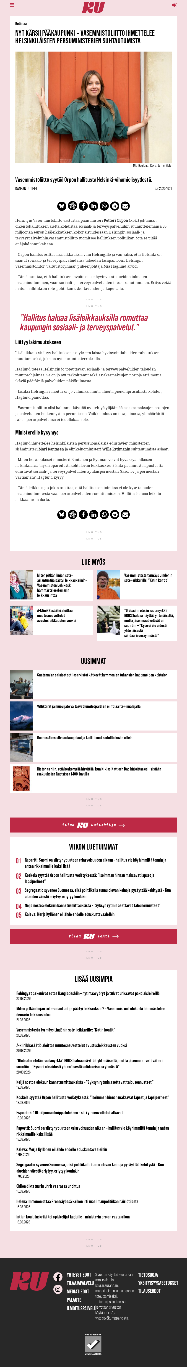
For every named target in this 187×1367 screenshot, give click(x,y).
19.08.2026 (23, 1087)
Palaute (74, 1300)
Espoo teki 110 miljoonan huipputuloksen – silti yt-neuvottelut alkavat (69, 1112)
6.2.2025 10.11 (163, 188)
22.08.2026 (23, 998)
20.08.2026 (23, 1050)
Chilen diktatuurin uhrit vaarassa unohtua (48, 1186)
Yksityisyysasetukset (158, 1283)
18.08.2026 (23, 1102)
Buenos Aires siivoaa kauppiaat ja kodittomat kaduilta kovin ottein (84, 737)
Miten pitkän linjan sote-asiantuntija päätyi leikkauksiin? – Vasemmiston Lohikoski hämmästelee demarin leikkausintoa (62, 585)
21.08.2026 (23, 1020)
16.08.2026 (23, 1191)
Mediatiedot (78, 1291)
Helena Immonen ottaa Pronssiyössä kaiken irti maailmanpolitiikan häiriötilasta (77, 1201)
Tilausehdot (149, 1291)
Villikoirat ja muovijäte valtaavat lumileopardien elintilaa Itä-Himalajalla (88, 706)
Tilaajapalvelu (80, 1283)
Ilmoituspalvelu (81, 1308)
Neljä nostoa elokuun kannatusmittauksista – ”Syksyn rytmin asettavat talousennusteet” (93, 905)
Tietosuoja (148, 1275)
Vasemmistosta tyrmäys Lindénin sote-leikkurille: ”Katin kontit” (148, 578)
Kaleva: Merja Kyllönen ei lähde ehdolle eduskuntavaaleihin (69, 914)
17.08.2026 (22, 1154)
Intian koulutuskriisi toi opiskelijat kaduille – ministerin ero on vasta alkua (73, 1216)
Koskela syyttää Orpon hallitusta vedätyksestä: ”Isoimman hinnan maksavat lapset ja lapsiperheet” (92, 1097)
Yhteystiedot (79, 1275)
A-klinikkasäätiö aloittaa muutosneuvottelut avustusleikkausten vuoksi (56, 615)
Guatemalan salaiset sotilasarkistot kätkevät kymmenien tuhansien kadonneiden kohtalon (102, 674)
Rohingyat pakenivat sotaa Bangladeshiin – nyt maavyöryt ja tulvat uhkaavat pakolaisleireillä (88, 993)
